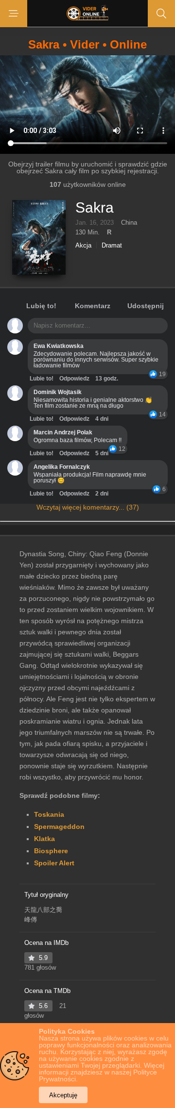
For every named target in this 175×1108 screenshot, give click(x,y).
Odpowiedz (74, 378)
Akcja (83, 245)
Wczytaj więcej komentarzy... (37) (87, 507)
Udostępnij (145, 306)
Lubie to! (41, 378)
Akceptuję (63, 1095)
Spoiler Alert (54, 863)
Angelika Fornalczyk (62, 467)
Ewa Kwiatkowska (59, 346)
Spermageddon (59, 826)
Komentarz (92, 306)
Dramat (112, 245)
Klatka (44, 839)
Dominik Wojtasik (58, 392)
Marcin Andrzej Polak (63, 432)
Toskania (49, 814)
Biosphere (51, 851)
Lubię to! (41, 306)
